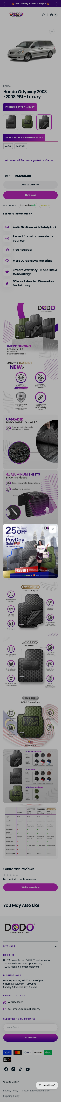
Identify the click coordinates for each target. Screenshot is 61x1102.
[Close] (52, 529)
